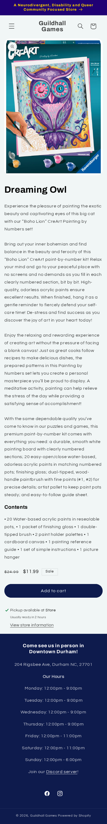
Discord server (61, 772)
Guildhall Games (43, 815)
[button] (11, 26)
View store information (32, 625)
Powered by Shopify (74, 815)
